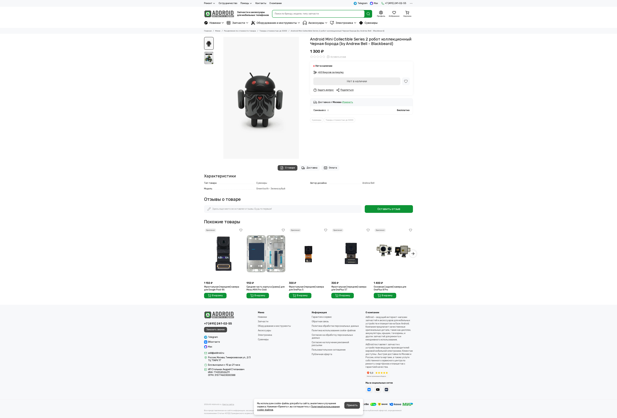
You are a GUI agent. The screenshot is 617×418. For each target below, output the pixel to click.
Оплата (333, 167)
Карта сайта (228, 404)
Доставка (312, 167)
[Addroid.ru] (219, 14)
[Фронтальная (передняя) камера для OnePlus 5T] (351, 254)
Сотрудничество (228, 3)
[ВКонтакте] (369, 389)
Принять (352, 405)
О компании (275, 3)
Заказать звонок (215, 329)
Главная (208, 31)
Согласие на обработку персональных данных (332, 336)
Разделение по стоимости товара (240, 31)
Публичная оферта (322, 354)
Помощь (245, 3)
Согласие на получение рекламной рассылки (330, 344)
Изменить (347, 102)
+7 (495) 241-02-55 (395, 3)
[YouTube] (377, 389)
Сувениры (371, 22)
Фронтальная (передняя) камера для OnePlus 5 (306, 288)
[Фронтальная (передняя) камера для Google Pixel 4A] (223, 254)
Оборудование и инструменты (277, 22)
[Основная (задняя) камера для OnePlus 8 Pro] (393, 254)
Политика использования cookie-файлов (334, 330)
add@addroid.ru (216, 353)
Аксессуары (316, 22)
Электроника (344, 22)
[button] (216, 97)
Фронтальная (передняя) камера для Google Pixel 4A (221, 288)
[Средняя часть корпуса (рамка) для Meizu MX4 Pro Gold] (266, 254)
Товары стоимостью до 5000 (273, 31)
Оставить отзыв (388, 209)
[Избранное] (406, 81)
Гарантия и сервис (322, 317)
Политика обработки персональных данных (335, 326)
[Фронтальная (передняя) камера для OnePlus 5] (308, 254)
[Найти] (368, 14)
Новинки (215, 22)
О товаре (290, 167)
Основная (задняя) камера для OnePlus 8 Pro (390, 288)
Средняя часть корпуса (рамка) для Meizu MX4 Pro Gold (265, 288)
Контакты (260, 3)
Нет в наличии (357, 81)
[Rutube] (386, 389)
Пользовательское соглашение (329, 349)
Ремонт (208, 3)
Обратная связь (320, 321)
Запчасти (238, 22)
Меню (217, 31)
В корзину (217, 295)
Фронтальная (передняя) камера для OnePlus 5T (348, 288)
